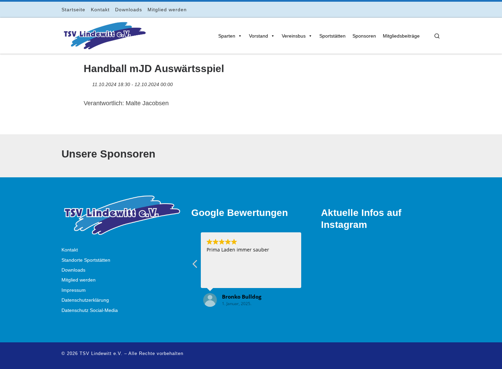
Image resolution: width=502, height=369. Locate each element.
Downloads (73, 270)
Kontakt (69, 249)
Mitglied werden (78, 280)
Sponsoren (364, 36)
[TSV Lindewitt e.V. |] (104, 34)
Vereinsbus (294, 36)
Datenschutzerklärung (85, 300)
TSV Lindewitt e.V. (101, 353)
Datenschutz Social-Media (89, 310)
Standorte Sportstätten (85, 260)
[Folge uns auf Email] (429, 9)
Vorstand (258, 36)
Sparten (226, 36)
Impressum (73, 290)
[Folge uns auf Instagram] (419, 9)
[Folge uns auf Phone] (439, 9)
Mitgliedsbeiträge (401, 36)
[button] (195, 266)
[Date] (87, 83)
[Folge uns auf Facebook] (410, 9)
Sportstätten (332, 36)
